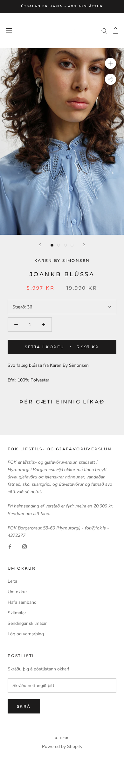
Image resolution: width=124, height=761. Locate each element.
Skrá (24, 706)
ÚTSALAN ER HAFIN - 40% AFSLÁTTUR (62, 6)
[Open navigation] (9, 30)
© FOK (62, 738)
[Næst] (84, 244)
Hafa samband (22, 602)
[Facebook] (10, 546)
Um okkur (17, 592)
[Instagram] (24, 546)
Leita (12, 581)
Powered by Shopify (62, 746)
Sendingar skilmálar (27, 623)
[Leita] (104, 30)
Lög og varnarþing (26, 634)
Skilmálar (17, 613)
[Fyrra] (40, 244)
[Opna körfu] (115, 30)
